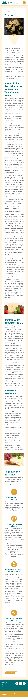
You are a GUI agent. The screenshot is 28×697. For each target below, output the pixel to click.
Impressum (5, 687)
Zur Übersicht (9, 673)
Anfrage (4, 683)
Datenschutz (6, 685)
